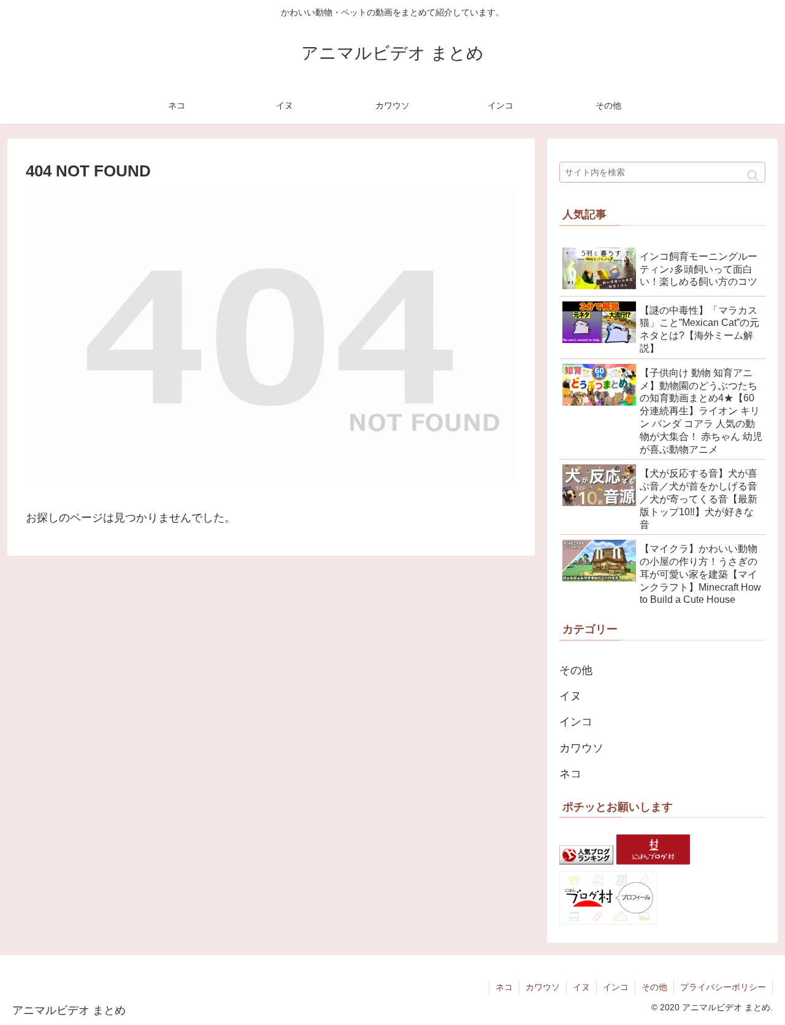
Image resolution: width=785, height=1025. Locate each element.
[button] (753, 175)
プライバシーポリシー (723, 987)
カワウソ (581, 748)
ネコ (570, 774)
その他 (575, 670)
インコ (575, 722)
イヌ (570, 696)
